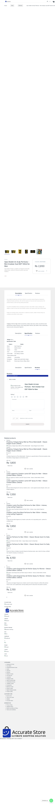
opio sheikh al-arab (38, 325)
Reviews (37, 293)
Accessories (9, 685)
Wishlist (8, 699)
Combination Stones (11, 681)
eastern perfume (16, 325)
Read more (10, 465)
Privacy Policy (10, 704)
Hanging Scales (10, 678)
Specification (28, 293)
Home (5, 5)
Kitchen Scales (10, 688)
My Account (9, 695)
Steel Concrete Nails (11, 680)
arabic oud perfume (39, 323)
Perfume (20, 5)
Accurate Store (10, 700)
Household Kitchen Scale (12, 667)
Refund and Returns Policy (12, 708)
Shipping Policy (10, 706)
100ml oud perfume (22, 323)
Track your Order (10, 697)
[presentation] (5, 659)
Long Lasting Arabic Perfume (27, 325)
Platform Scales (10, 673)
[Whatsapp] (51, 800)
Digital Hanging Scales (11, 689)
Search (47, 1)
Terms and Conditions (11, 709)
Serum (8, 669)
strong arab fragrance (18, 327)
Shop (12, 5)
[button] (27, 418)
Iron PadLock (9, 675)
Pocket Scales (10, 691)
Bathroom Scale (10, 686)
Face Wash (9, 665)
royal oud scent (10, 327)
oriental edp (44, 325)
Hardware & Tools (10, 664)
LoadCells (9, 677)
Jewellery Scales (10, 683)
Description (18, 293)
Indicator (8, 670)
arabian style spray (31, 323)
